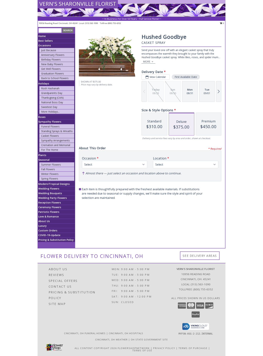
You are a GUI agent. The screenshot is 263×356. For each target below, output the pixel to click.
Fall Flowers (48, 169)
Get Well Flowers (51, 69)
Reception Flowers (49, 202)
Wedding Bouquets (50, 193)
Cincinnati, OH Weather (111, 339)
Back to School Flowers (55, 78)
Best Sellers (45, 40)
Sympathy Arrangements (55, 140)
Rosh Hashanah (50, 88)
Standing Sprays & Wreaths (57, 131)
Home (42, 36)
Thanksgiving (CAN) (52, 97)
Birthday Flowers (51, 59)
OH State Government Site (149, 339)
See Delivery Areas (200, 256)
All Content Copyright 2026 (96, 348)
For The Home (49, 149)
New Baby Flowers (52, 64)
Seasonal (44, 159)
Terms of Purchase (193, 348)
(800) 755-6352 (114, 23)
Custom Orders (47, 230)
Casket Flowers (50, 135)
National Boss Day (52, 102)
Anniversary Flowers (52, 55)
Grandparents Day (51, 93)
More (146, 61)
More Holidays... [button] (50, 111)
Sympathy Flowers (49, 121)
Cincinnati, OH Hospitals (126, 333)
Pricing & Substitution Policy (56, 239)
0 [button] (223, 23)
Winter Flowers (50, 174)
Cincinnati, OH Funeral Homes (85, 333)
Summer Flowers (51, 164)
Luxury (42, 225)
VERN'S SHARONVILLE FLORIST (77, 3)
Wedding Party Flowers (52, 198)
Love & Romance (48, 216)
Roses (41, 117)
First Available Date (186, 77)
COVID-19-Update (49, 235)
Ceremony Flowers (49, 207)
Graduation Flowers (52, 73)
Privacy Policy (164, 348)
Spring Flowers (49, 178)
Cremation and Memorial (55, 145)
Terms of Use (142, 350)
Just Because (48, 50)
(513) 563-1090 (92, 23)
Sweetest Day (49, 107)
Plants (42, 155)
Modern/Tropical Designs (54, 184)
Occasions (44, 45)
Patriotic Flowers (48, 212)
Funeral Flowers (50, 126)
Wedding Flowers (48, 188)
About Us (44, 221)
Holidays (43, 83)
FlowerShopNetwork (134, 348)
